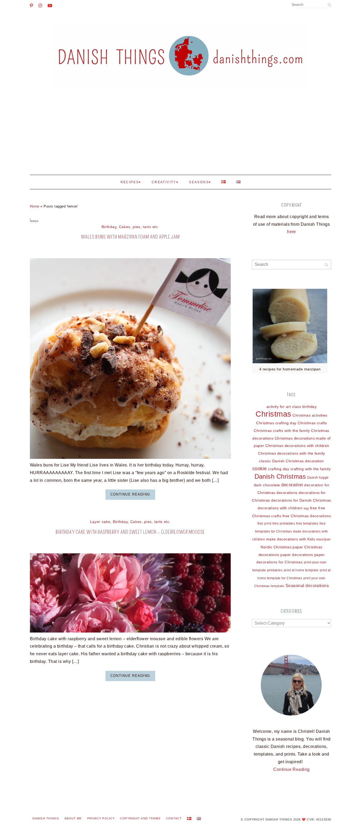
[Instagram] (40, 5)
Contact (174, 818)
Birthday (108, 227)
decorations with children (280, 508)
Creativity (164, 182)
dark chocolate (267, 485)
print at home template (301, 570)
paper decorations (296, 555)
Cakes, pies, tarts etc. (139, 227)
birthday (309, 406)
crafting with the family (310, 469)
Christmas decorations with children (297, 446)
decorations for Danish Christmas (301, 500)
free (313, 508)
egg (306, 508)
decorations (286, 493)
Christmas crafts (312, 423)
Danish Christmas (280, 476)
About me (73, 818)
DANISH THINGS (46, 818)
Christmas (273, 413)
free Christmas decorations (307, 516)
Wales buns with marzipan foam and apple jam (130, 237)
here (291, 231)
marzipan (323, 539)
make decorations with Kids (290, 539)
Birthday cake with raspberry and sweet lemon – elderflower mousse (130, 532)
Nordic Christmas (276, 547)
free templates (307, 523)
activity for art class (283, 406)
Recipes (130, 182)
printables (275, 570)
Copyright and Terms (140, 818)
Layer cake (100, 522)
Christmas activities (310, 415)
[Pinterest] (31, 5)
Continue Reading (130, 494)
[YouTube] (50, 5)
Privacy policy (101, 818)
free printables (283, 523)
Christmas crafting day (276, 423)
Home (34, 206)
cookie (259, 468)
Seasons (199, 182)
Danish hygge (318, 477)
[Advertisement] (180, 135)
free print (264, 523)
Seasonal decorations (307, 585)
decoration (292, 484)
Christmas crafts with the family (282, 430)
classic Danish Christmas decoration (291, 461)
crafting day (278, 469)
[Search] (329, 4)
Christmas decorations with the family (291, 453)
